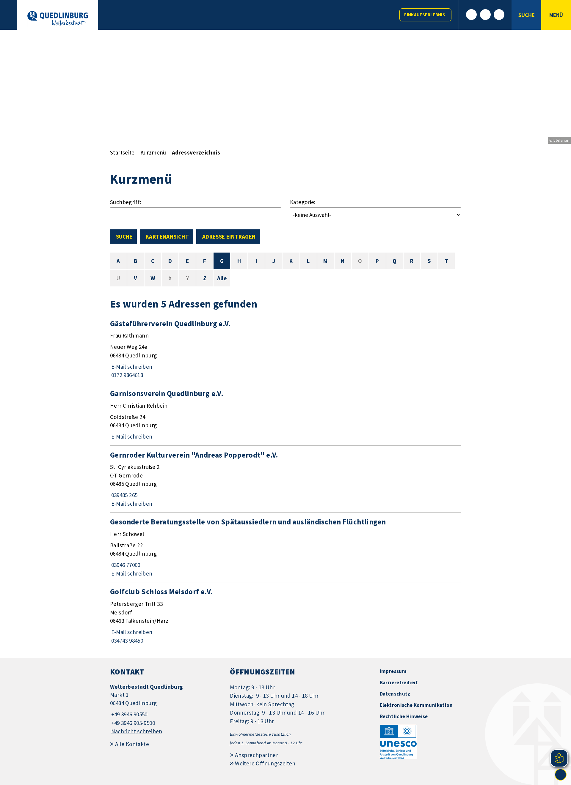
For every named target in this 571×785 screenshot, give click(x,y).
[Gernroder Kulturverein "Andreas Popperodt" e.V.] (285, 479)
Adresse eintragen (228, 236)
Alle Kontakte (132, 744)
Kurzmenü (153, 152)
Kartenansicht (167, 236)
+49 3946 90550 (129, 714)
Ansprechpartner (256, 755)
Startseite (122, 152)
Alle (222, 278)
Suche (124, 236)
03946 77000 (125, 564)
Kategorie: (303, 202)
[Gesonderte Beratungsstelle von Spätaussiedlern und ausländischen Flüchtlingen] (285, 547)
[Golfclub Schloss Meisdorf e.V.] (285, 616)
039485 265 (123, 495)
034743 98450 (126, 640)
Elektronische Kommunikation (416, 705)
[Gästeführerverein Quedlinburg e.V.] (285, 349)
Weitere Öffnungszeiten (265, 763)
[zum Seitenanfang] (561, 775)
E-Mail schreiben (131, 366)
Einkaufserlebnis (424, 15)
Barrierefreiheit (399, 682)
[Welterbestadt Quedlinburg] (165, 709)
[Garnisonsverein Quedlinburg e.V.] (285, 415)
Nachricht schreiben (136, 731)
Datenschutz (395, 694)
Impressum (393, 671)
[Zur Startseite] (57, 18)
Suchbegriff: (125, 202)
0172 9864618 (126, 375)
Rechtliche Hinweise (404, 716)
